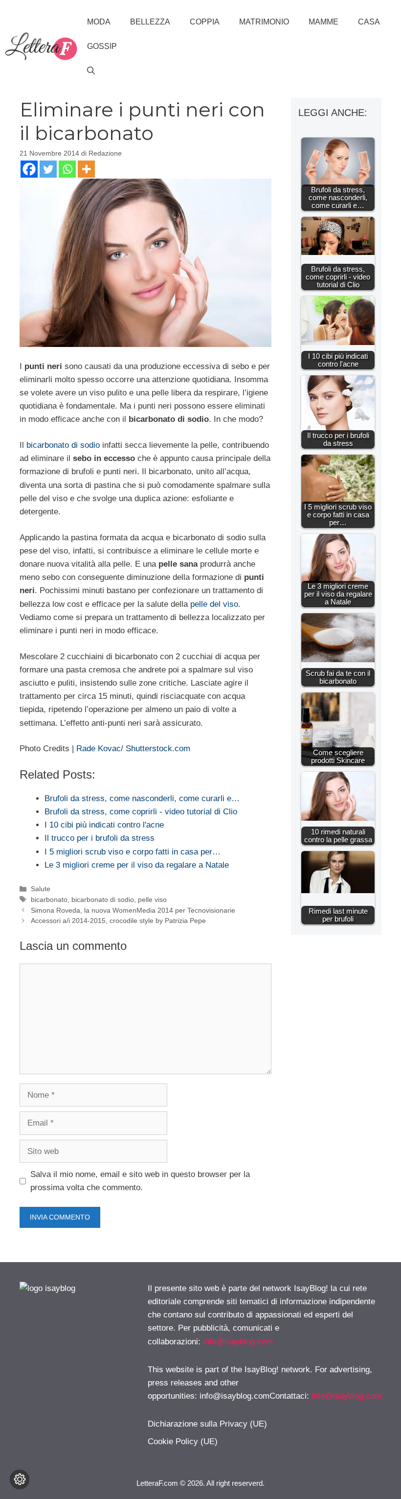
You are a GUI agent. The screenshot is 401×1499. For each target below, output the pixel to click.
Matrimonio (264, 22)
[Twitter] (48, 169)
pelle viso (152, 899)
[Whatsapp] (67, 169)
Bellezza (150, 22)
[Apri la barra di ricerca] (91, 71)
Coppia (205, 22)
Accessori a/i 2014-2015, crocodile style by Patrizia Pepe (118, 920)
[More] (86, 169)
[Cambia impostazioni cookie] (19, 1479)
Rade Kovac (98, 748)
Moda (99, 22)
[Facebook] (29, 169)
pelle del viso (214, 604)
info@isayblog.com (238, 1341)
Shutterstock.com (158, 748)
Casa (369, 22)
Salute (40, 889)
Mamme (323, 22)
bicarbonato (49, 899)
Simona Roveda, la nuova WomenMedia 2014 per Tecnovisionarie (133, 910)
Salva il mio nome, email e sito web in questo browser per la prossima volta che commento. (140, 1181)
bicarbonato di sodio (63, 445)
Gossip (102, 46)
